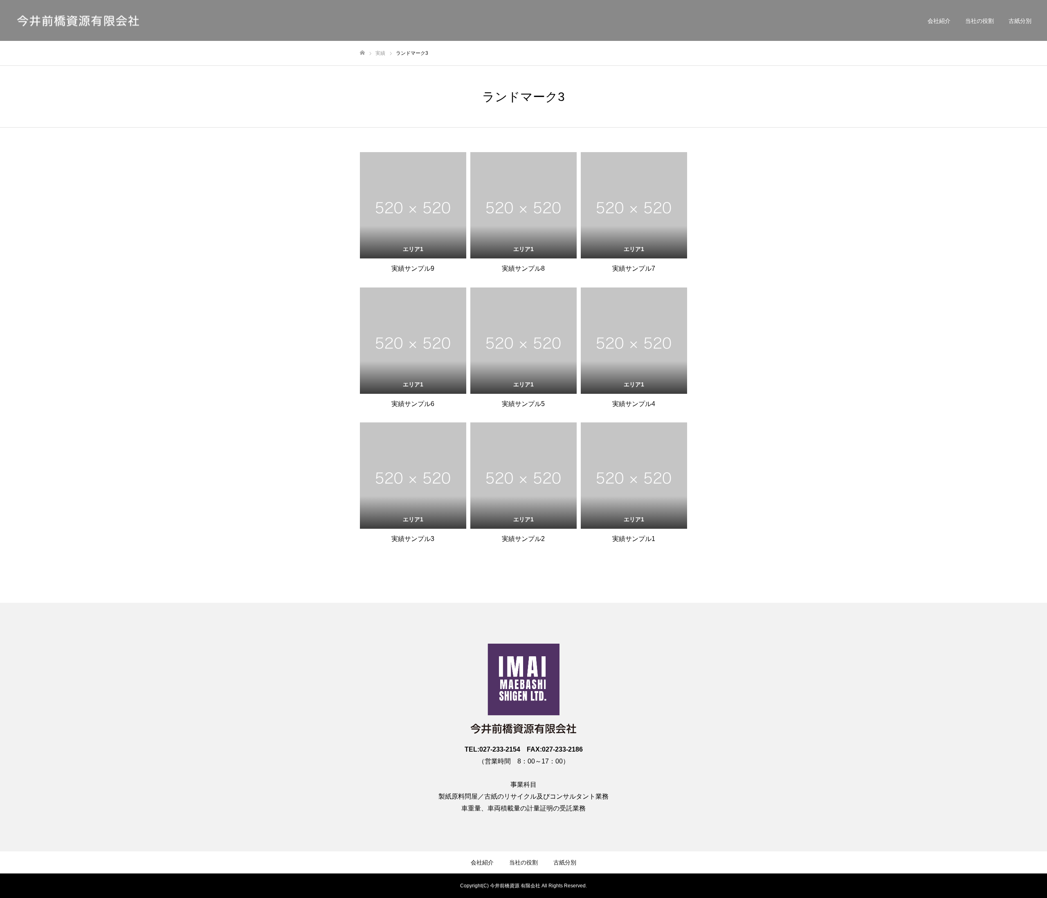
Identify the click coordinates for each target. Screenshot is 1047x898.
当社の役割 (979, 21)
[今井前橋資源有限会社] (77, 20)
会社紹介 (939, 21)
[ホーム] (362, 53)
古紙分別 (1020, 21)
